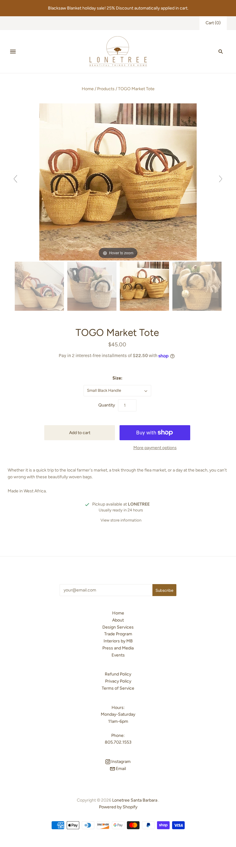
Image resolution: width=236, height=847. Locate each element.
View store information (120, 520)
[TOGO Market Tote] (39, 286)
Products (106, 88)
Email (120, 768)
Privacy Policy (118, 681)
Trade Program (118, 634)
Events (118, 655)
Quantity (106, 405)
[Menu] (13, 51)
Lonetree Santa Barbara (134, 800)
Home (88, 88)
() (213, 22)
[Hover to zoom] (118, 181)
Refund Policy (118, 674)
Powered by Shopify (118, 807)
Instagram (120, 761)
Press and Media (118, 648)
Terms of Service (118, 688)
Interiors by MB (118, 641)
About (118, 620)
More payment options (155, 447)
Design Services (118, 627)
